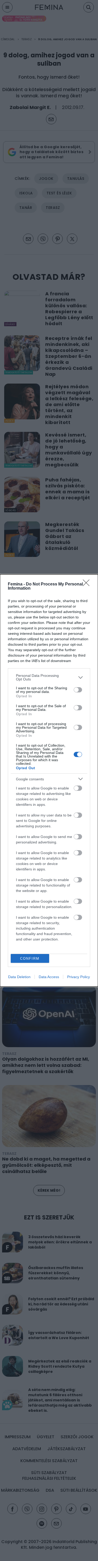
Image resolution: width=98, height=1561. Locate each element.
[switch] (78, 689)
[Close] (88, 584)
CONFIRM (29, 958)
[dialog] (49, 780)
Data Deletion (19, 977)
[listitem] (49, 677)
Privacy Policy (78, 977)
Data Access (49, 977)
